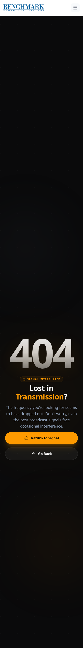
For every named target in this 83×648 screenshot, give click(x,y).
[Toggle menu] (75, 7)
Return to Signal (45, 438)
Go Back (45, 453)
